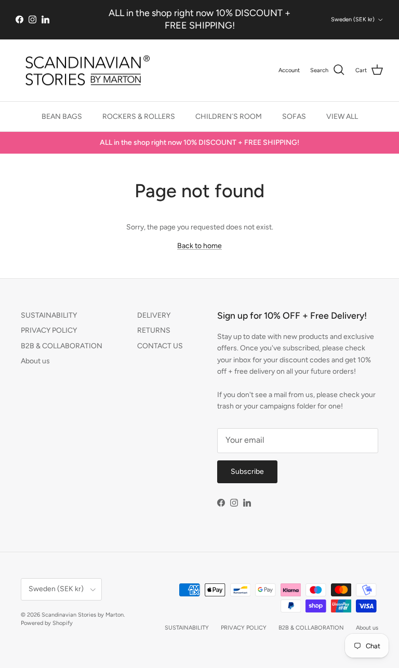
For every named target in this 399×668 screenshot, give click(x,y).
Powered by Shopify (47, 623)
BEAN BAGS (62, 116)
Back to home (199, 245)
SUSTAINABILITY (49, 315)
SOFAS (294, 116)
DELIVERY (153, 315)
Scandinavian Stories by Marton (83, 614)
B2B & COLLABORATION (61, 346)
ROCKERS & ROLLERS (138, 116)
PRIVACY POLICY (49, 330)
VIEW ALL (342, 116)
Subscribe (247, 471)
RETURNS (153, 330)
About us (35, 361)
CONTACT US (160, 346)
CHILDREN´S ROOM (228, 116)
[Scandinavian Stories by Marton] (84, 70)
